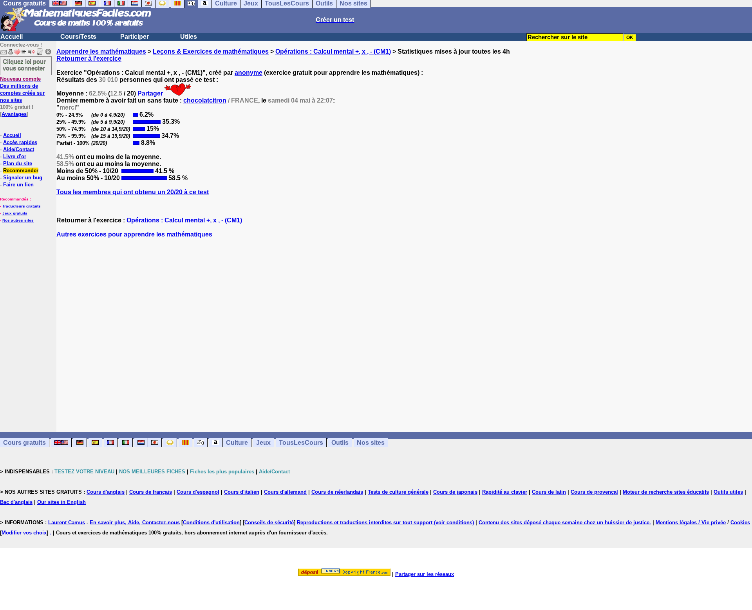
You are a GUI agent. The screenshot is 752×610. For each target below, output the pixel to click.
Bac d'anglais (16, 502)
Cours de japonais (455, 492)
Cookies (740, 522)
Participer (134, 36)
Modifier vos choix (24, 533)
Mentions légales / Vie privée (691, 522)
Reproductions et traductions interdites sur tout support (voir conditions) (385, 522)
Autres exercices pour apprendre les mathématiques (134, 234)
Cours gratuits (24, 442)
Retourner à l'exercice (88, 58)
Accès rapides (20, 142)
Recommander (20, 170)
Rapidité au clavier (504, 492)
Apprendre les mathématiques (101, 51)
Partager (150, 93)
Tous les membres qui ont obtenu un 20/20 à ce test (132, 192)
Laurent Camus (66, 522)
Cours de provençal (594, 492)
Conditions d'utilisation (211, 522)
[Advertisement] (404, 328)
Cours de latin (549, 492)
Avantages (14, 114)
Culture (237, 442)
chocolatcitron (204, 100)
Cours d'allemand (285, 492)
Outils (340, 442)
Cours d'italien (241, 492)
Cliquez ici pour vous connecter (24, 64)
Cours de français (150, 492)
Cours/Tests (78, 36)
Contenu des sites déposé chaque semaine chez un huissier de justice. (565, 522)
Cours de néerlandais (337, 492)
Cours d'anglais (106, 492)
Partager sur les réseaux (424, 574)
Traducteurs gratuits (21, 206)
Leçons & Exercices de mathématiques (211, 51)
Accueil (11, 36)
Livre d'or (14, 156)
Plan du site (17, 163)
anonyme (248, 72)
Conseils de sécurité (269, 522)
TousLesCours (301, 442)
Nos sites (371, 442)
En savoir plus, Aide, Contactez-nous (135, 522)
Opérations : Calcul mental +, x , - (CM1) (333, 51)
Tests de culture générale (398, 492)
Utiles (188, 36)
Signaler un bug (22, 177)
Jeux (263, 442)
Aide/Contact (18, 149)
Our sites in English (61, 502)
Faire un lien (18, 185)
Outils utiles (728, 492)
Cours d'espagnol (198, 492)
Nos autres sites (18, 220)
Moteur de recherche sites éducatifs (666, 492)
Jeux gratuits (14, 213)
